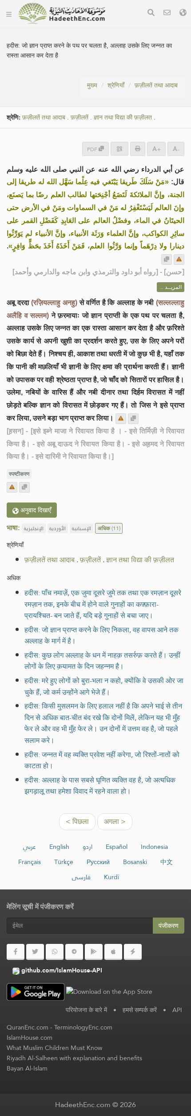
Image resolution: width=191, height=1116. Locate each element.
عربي (29, 846)
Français (29, 862)
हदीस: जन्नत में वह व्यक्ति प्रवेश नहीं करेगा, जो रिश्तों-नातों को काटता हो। (101, 760)
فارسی (81, 877)
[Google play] (94, 952)
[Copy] (166, 259)
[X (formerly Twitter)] (35, 952)
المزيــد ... (170, 287)
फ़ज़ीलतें (79, 117)
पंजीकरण (169, 925)
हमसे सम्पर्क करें (140, 1010)
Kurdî (111, 877)
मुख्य (92, 85)
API (177, 1010)
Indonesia (154, 846)
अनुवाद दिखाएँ (35, 510)
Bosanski (135, 862)
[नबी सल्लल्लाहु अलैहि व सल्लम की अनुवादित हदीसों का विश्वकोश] (62, 13)
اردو (87, 846)
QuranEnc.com (27, 1027)
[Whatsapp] (55, 952)
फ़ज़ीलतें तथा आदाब (156, 85)
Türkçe (63, 862)
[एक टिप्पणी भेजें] (179, 259)
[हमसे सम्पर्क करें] (167, 13)
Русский (98, 862)
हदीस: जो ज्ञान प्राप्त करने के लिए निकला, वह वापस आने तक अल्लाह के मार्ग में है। (101, 635)
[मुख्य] (9, 13)
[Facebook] (15, 952)
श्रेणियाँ (115, 85)
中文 (166, 862)
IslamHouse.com (29, 1037)
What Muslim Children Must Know (54, 1048)
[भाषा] (183, 13)
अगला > (115, 821)
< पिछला (77, 821)
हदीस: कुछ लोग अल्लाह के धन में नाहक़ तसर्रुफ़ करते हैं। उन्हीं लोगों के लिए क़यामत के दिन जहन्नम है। (102, 661)
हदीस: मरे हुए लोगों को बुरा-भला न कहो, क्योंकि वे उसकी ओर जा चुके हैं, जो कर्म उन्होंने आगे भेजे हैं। (103, 686)
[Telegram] (74, 952)
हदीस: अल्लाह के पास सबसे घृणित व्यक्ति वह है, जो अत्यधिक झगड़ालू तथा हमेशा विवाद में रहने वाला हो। (99, 786)
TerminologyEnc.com (83, 1027)
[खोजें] (151, 13)
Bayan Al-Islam (27, 1068)
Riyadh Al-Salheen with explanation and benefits (74, 1058)
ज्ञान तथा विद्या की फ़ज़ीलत (123, 117)
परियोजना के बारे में (86, 1010)
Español (116, 846)
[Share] (119, 149)
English (59, 846)
